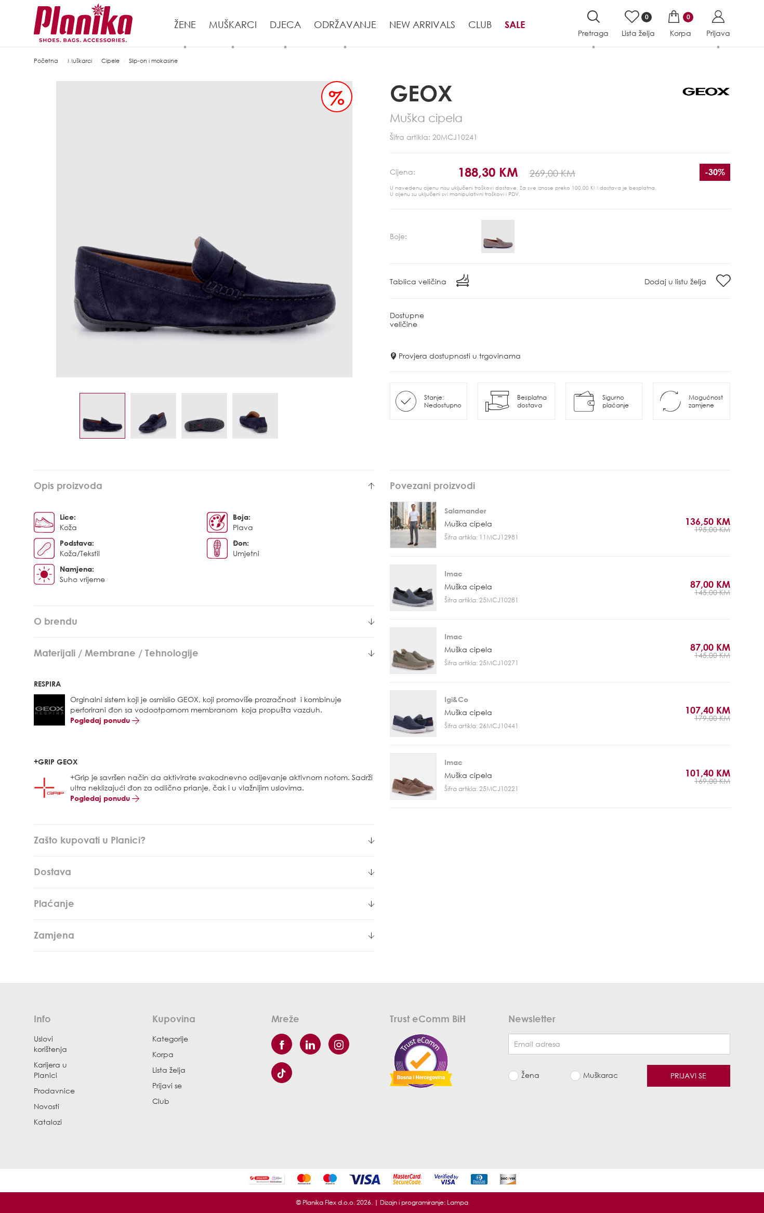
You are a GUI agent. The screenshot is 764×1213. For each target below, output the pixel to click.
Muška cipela (468, 523)
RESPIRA (47, 683)
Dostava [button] (52, 872)
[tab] (204, 486)
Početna (46, 60)
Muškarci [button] (233, 24)
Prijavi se (167, 1085)
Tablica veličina (419, 281)
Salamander (465, 510)
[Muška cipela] (413, 525)
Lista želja (169, 1069)
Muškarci (80, 60)
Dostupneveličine (407, 319)
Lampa (457, 1202)
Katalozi (48, 1121)
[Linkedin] (310, 1044)
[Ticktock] (281, 1072)
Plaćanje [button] (54, 904)
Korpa (163, 1054)
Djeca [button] (285, 24)
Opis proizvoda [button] (68, 486)
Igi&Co (456, 699)
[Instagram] (338, 1044)
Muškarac (600, 1075)
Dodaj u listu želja (676, 281)
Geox (421, 93)
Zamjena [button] (54, 935)
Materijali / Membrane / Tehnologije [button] (116, 653)
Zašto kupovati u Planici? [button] (90, 840)
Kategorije (170, 1038)
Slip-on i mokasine (153, 60)
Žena (530, 1075)
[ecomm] (421, 1060)
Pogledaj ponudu (101, 720)
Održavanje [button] (345, 24)
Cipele (110, 60)
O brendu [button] (55, 621)
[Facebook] (281, 1044)
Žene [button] (185, 24)
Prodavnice (54, 1090)
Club (480, 24)
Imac (453, 573)
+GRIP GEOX (56, 761)
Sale (515, 24)
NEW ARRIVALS (422, 24)
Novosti (46, 1106)
